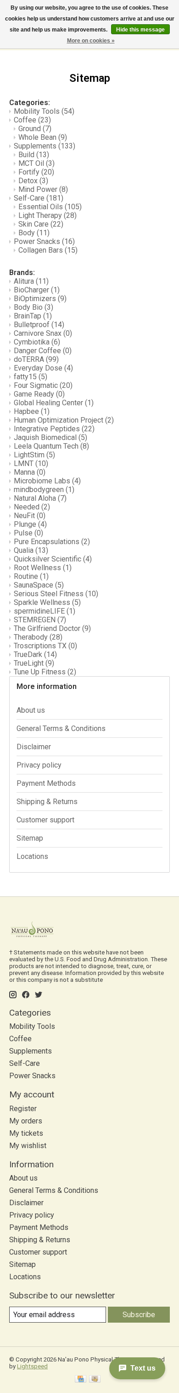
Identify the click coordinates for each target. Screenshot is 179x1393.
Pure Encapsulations (52, 541)
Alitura (31, 281)
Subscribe (139, 1314)
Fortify (36, 172)
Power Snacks (44, 241)
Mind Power (43, 189)
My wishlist (27, 1145)
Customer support (45, 820)
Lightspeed (32, 1366)
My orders (25, 1121)
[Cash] (95, 1379)
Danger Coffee (43, 350)
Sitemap (30, 838)
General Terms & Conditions (61, 728)
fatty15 (30, 376)
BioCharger (37, 290)
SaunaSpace (39, 585)
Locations (32, 856)
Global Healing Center (54, 402)
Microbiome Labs (47, 481)
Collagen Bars (48, 250)
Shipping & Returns (47, 801)
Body (34, 232)
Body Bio (33, 307)
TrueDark (35, 654)
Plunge (30, 524)
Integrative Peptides (54, 428)
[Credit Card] (80, 1379)
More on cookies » (91, 40)
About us (31, 710)
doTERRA (36, 359)
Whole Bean (42, 137)
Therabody (38, 637)
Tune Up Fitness (45, 671)
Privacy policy (39, 765)
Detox (33, 180)
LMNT (31, 463)
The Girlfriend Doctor (52, 628)
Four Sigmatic (43, 385)
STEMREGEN (40, 619)
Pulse (28, 533)
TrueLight (34, 663)
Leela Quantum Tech (51, 446)
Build (33, 154)
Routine (31, 576)
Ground (34, 128)
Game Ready (39, 394)
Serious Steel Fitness (56, 593)
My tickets (26, 1133)
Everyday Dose (43, 368)
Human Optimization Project (64, 420)
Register (23, 1108)
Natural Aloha (40, 498)
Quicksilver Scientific (53, 559)
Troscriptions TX (45, 645)
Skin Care (40, 224)
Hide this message (140, 29)
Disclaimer (34, 746)
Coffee (32, 120)
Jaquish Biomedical (50, 437)
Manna (29, 472)
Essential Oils (50, 206)
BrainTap (33, 316)
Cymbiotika (37, 342)
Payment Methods (46, 783)
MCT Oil (36, 163)
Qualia (31, 550)
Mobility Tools (44, 111)
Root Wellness (43, 567)
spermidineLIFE (44, 611)
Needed (32, 507)
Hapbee (32, 411)
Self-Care (38, 198)
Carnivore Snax (43, 333)
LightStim (34, 454)
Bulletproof (39, 324)
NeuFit (29, 515)
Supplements (44, 146)
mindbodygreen (44, 489)
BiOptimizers (40, 298)
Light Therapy (47, 215)
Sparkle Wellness (47, 602)
